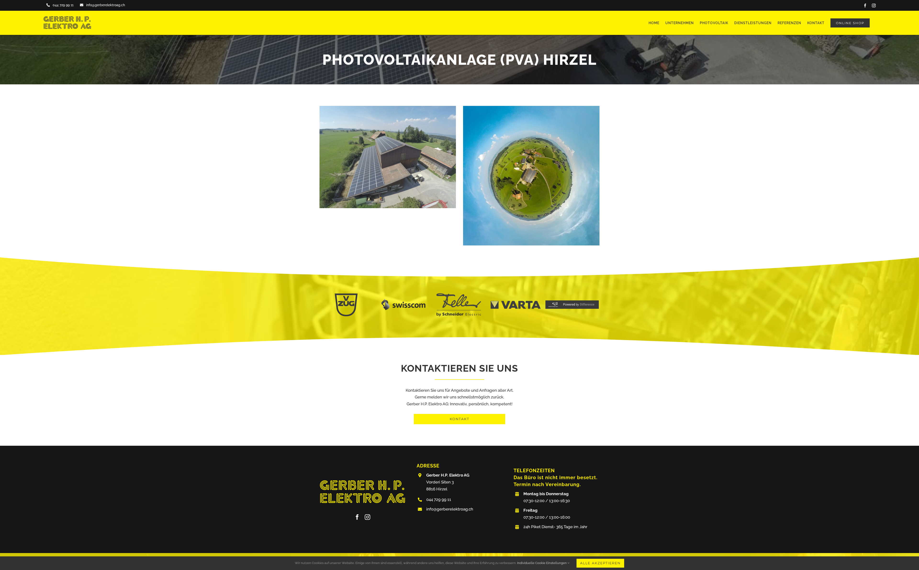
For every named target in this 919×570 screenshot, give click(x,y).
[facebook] (357, 517)
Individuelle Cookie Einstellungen (542, 563)
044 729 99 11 (438, 499)
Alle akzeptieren (600, 563)
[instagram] (367, 517)
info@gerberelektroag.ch (449, 509)
